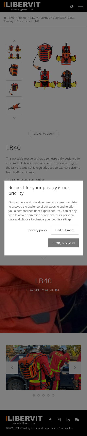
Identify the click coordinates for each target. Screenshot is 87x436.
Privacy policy (37, 230)
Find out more (65, 230)
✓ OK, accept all (63, 243)
